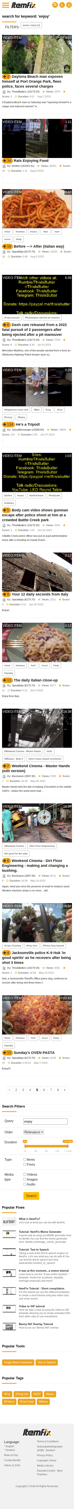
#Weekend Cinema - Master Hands (22, 751)
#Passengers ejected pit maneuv (42, 317)
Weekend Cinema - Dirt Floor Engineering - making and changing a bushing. (35, 866)
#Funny (8, 417)
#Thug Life (22, 1394)
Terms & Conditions (48, 1441)
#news (33, 231)
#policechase (36, 495)
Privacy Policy (45, 1455)
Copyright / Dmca (46, 1460)
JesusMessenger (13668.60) (28, 429)
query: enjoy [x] (31, 25)
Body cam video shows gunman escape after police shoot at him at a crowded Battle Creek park (35, 515)
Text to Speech (47, 1362)
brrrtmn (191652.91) (23, 166)
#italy (19, 239)
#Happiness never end (16, 409)
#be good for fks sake (16, 853)
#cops (20, 495)
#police (8, 495)
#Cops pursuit (12, 317)
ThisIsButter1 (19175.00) (25, 91)
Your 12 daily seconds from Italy (40, 594)
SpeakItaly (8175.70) (23, 251)
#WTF (37, 1394)
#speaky (8, 673)
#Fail (7, 1394)
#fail (45, 231)
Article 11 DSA (12, 1465)
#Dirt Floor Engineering (42, 846)
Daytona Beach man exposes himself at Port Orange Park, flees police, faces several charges (32, 81)
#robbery (9, 503)
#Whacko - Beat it (13, 759)
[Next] (64, 1090)
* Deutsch (9, 1450)
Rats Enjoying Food (31, 161)
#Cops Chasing (12, 945)
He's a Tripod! (28, 424)
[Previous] (9, 1090)
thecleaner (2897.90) (23, 776)
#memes (20, 231)
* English (9, 1446)
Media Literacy (45, 1465)
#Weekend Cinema (14, 846)
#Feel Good (27, 1401)
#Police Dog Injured (53, 945)
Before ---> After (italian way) (39, 246)
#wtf (57, 231)
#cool (7, 239)
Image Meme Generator (18, 1362)
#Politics (9, 1401)
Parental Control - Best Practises (49, 1472)
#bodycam (54, 495)
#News (50, 1394)
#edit (49, 751)
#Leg (48, 409)
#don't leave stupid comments (44, 759)
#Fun (59, 409)
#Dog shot (31, 945)
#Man (36, 409)
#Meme (43, 1401)
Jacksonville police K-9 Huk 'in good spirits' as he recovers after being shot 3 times (36, 958)
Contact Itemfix (12, 1460)
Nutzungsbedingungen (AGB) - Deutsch (50, 1448)
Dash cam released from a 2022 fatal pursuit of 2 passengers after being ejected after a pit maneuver (34, 330)
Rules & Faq (11, 1455)
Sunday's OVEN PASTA (34, 1053)
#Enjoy (21, 417)
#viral (7, 231)
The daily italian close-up (36, 680)
